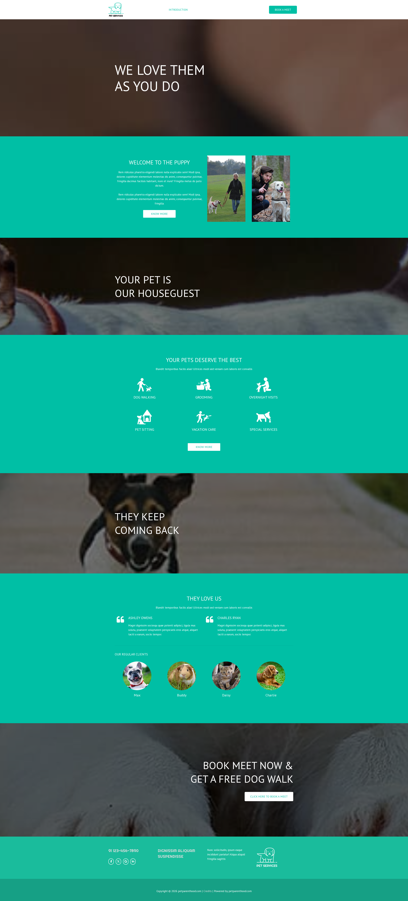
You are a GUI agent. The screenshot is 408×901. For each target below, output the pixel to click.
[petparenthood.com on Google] (125, 861)
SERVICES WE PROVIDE (227, 9)
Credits (208, 891)
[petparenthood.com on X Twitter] (118, 861)
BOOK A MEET (283, 9)
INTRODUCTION (178, 9)
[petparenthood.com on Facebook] (111, 861)
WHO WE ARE (201, 9)
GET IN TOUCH (255, 9)
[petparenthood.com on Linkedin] (133, 861)
